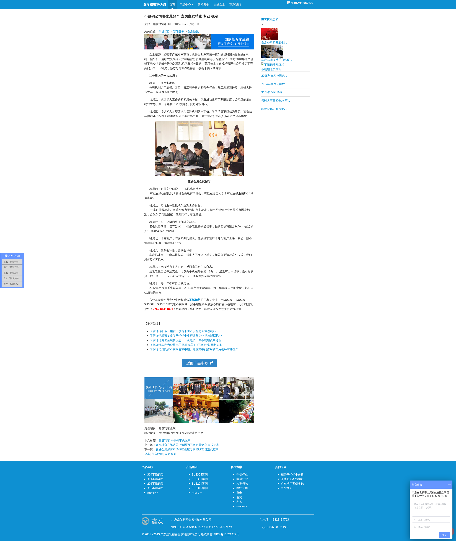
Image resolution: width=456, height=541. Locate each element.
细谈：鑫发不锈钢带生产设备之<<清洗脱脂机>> (191, 335)
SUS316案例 (200, 488)
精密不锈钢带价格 (292, 474)
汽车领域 (242, 483)
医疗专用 (242, 488)
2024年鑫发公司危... (274, 84)
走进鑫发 (219, 4)
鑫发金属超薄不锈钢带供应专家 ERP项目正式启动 (187, 449)
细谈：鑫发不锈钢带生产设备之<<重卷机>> (188, 331)
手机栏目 (164, 31)
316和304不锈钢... (272, 92)
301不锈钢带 (155, 479)
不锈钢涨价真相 (271, 69)
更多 (275, 19)
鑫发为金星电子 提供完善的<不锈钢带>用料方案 (191, 345)
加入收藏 (157, 454)
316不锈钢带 (155, 488)
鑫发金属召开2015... (274, 109)
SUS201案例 (200, 483)
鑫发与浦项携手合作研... (276, 60)
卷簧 (239, 497)
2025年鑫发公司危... (274, 76)
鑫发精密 (164, 440)
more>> (152, 493)
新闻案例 (203, 4)
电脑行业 (242, 479)
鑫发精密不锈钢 (154, 4)
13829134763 (302, 2)
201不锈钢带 (155, 483)
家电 (239, 493)
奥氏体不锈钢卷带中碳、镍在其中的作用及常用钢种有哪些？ (199, 349)
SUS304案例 (200, 474)
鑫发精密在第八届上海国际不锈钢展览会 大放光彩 (187, 445)
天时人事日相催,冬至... (275, 100)
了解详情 (155, 331)
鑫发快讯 (193, 31)
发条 (239, 502)
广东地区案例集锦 (292, 483)
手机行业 (242, 474)
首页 (172, 4)
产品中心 (186, 4)
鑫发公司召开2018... (274, 42)
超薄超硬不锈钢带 (292, 479)
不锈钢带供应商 (181, 440)
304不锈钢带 (155, 474)
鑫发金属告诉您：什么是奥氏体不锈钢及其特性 (191, 340)
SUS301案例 (200, 479)
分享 (147, 454)
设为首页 (170, 454)
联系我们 (235, 4)
